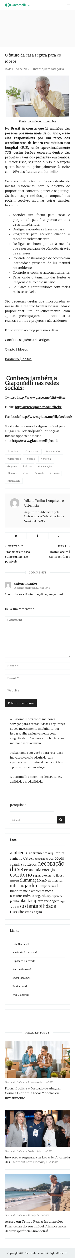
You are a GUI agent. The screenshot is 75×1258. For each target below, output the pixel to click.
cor (51, 858)
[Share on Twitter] (16, 536)
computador (54, 451)
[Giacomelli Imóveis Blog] (26, 4)
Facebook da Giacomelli (25, 952)
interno (38, 69)
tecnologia (14, 480)
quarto (55, 473)
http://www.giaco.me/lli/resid (35, 441)
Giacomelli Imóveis (35, 1253)
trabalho (17, 912)
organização (44, 896)
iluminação (46, 466)
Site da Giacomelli (22, 969)
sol (17, 906)
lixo (53, 886)
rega (62, 901)
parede (58, 896)
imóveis (46, 880)
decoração (15, 458)
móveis (40, 473)
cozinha (16, 864)
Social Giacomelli (21, 977)
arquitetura (56, 853)
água (38, 912)
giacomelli (14, 881)
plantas (26, 900)
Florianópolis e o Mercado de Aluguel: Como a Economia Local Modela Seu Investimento (33, 1093)
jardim (32, 885)
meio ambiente (33, 891)
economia (32, 870)
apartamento (38, 853)
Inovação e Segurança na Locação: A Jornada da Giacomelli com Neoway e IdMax (37, 1159)
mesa (49, 891)
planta (14, 901)
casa (28, 858)
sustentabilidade (37, 906)
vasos (29, 912)
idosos (28, 466)
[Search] (61, 819)
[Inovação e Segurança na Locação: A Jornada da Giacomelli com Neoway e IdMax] (37, 1128)
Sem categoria (54, 69)
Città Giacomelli (20, 944)
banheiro (16, 858)
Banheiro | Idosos (18, 359)
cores (59, 858)
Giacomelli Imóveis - (16, 1082)
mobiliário (16, 896)
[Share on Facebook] (37, 536)
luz (26, 473)
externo (49, 875)
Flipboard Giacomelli (23, 961)
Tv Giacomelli (19, 986)
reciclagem (52, 901)
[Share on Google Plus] (59, 536)
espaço (13, 466)
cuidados (30, 864)
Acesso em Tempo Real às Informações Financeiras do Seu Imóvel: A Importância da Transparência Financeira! (35, 1226)
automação (33, 451)
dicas (32, 458)
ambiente (14, 451)
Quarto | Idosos (17, 349)
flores (60, 875)
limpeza (45, 886)
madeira (16, 891)
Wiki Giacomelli (20, 994)
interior (57, 880)
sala (12, 907)
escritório (21, 875)
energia (47, 458)
